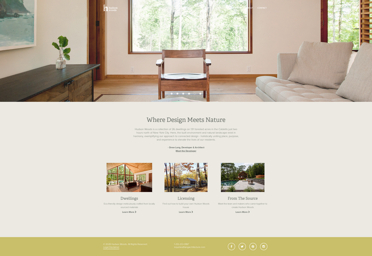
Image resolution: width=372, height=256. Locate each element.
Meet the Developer (186, 151)
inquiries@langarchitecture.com (189, 247)
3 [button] (183, 93)
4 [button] (189, 93)
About (249, 8)
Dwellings (221, 8)
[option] (186, 51)
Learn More (128, 212)
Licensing (237, 8)
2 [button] (177, 93)
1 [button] (171, 93)
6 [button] (201, 94)
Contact (262, 8)
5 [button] (194, 93)
